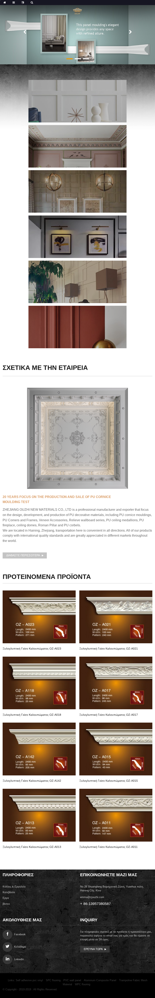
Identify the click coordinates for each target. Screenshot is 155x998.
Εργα (6, 897)
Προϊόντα (47, 576)
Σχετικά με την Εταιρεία (45, 367)
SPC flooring (53, 980)
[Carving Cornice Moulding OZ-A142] (39, 749)
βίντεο (6, 903)
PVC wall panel (72, 980)
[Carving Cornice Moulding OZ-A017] (115, 683)
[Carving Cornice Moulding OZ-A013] (39, 815)
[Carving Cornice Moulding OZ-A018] (39, 683)
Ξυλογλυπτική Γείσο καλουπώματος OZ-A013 (32, 846)
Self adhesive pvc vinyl (29, 980)
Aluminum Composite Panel (100, 980)
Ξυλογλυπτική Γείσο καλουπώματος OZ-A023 (32, 648)
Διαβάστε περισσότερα (23, 555)
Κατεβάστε (9, 892)
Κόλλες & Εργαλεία (14, 886)
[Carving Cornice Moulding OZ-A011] (115, 815)
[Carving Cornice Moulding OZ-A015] (115, 749)
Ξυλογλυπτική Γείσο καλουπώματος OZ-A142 (32, 780)
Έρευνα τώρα (93, 949)
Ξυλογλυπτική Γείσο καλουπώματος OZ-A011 (108, 846)
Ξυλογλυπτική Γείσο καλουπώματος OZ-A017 (108, 714)
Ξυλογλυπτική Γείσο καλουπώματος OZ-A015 (108, 780)
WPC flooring (82, 984)
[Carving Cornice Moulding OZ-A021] (115, 616)
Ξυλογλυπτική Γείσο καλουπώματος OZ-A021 (108, 648)
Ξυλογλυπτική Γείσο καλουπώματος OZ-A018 (32, 714)
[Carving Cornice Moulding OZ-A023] (39, 616)
